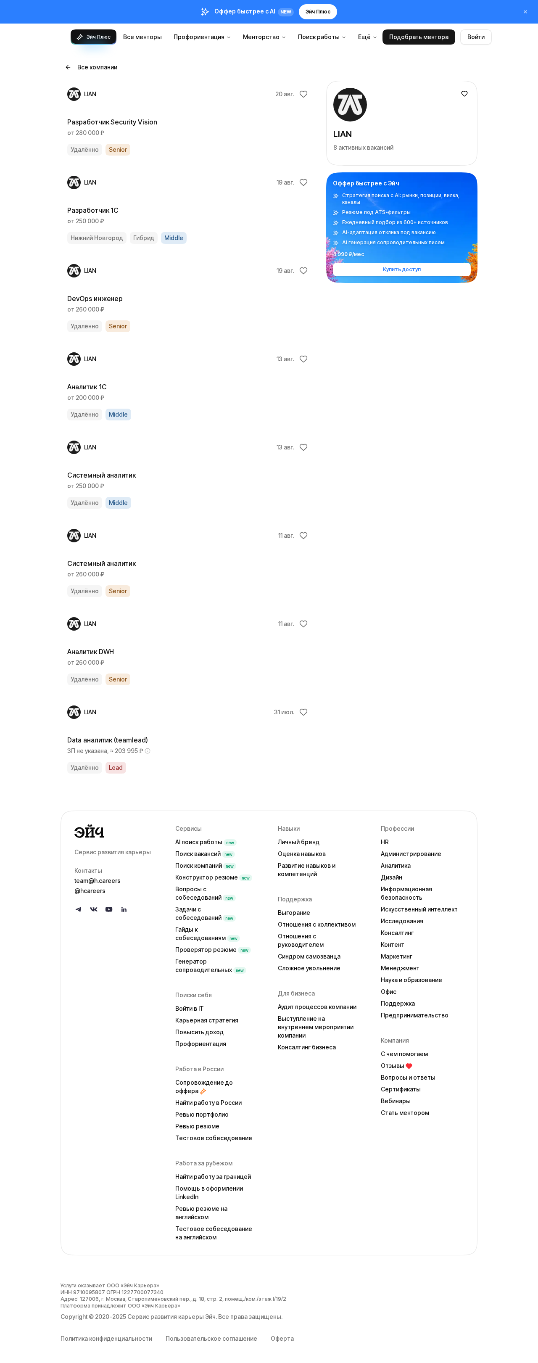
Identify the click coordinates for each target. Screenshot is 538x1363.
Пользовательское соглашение (211, 1338)
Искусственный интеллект (419, 909)
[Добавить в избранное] (303, 94)
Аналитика (396, 865)
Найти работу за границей (213, 1176)
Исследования (402, 921)
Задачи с (204, 913)
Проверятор (211, 949)
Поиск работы (319, 36)
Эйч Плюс (318, 11)
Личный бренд (298, 841)
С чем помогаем (404, 1053)
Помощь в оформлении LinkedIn (209, 1192)
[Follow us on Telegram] (78, 909)
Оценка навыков (302, 853)
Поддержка (398, 1003)
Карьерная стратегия (206, 1020)
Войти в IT (189, 1008)
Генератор (209, 965)
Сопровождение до (204, 1086)
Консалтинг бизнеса (307, 1047)
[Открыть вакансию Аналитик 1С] (188, 386)
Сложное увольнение (309, 968)
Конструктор (212, 877)
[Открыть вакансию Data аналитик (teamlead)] (188, 739)
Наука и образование (411, 979)
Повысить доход (199, 1031)
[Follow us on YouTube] (109, 909)
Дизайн (391, 877)
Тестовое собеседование (213, 1137)
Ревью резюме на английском (201, 1212)
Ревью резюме (197, 1126)
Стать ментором (405, 1112)
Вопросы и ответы (408, 1077)
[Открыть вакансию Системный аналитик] (188, 474)
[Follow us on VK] (94, 909)
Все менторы (142, 36)
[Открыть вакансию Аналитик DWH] (188, 651)
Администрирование (411, 853)
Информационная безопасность (406, 893)
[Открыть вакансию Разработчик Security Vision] (188, 121)
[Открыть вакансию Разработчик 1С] (188, 210)
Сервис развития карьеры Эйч (171, 1316)
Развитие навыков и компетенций (306, 869)
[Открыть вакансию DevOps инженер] (188, 298)
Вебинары (396, 1100)
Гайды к (206, 933)
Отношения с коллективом (317, 924)
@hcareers (89, 890)
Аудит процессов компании (317, 1006)
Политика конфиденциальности (106, 1338)
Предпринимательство (414, 1015)
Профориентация (199, 36)
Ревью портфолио (202, 1114)
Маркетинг (396, 956)
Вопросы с (204, 893)
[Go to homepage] (118, 831)
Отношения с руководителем (301, 940)
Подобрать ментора (418, 36)
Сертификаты (401, 1089)
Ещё (364, 36)
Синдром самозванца (309, 956)
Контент (392, 944)
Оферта (282, 1338)
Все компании (97, 67)
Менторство (261, 36)
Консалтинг (397, 932)
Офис (388, 991)
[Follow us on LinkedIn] (124, 909)
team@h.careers (97, 880)
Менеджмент (400, 968)
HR (385, 841)
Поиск (203, 853)
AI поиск (204, 841)
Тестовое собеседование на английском (213, 1233)
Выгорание (294, 912)
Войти (476, 36)
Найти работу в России (208, 1102)
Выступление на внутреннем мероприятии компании (315, 1027)
